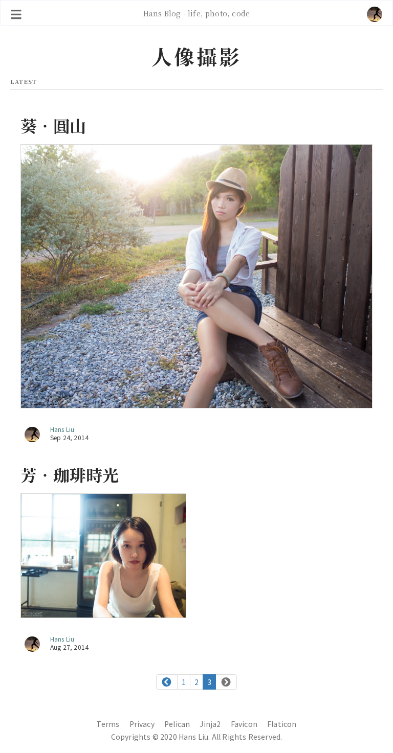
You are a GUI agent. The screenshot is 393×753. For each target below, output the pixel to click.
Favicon (244, 724)
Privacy (142, 724)
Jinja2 (210, 724)
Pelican (177, 724)
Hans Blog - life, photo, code (196, 13)
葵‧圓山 (53, 125)
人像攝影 (196, 56)
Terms (107, 724)
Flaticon (281, 724)
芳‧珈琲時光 (69, 474)
